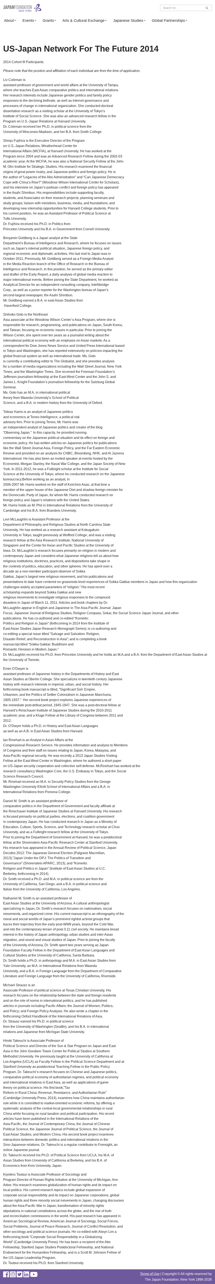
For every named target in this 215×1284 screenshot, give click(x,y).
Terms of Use (150, 1274)
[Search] (207, 8)
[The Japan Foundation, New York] (22, 8)
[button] (15, 20)
